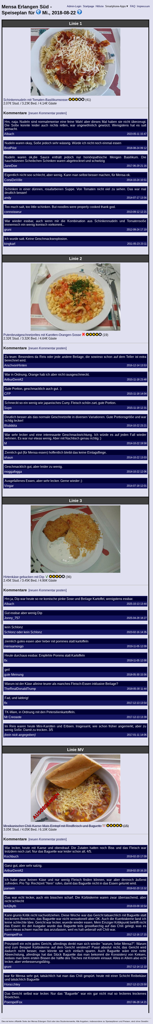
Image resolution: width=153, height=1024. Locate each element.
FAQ (132, 6)
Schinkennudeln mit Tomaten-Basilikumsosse (35, 99)
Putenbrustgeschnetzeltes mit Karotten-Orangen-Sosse (42, 335)
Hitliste (99, 6)
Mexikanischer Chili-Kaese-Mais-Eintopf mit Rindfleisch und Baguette (52, 826)
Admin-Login (74, 6)
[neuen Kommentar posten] (47, 113)
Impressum (143, 6)
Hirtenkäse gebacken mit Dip (23, 577)
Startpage (88, 6)
